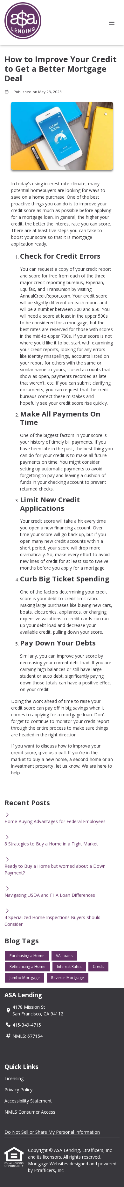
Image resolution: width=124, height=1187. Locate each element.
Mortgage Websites (49, 1164)
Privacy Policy (18, 1090)
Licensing (14, 1078)
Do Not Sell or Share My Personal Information (52, 1132)
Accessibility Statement (28, 1101)
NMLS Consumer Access (29, 1112)
